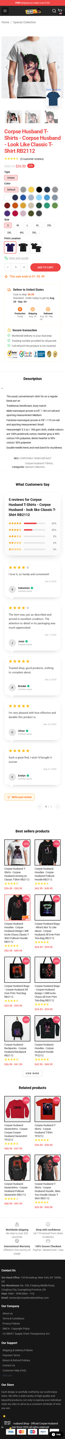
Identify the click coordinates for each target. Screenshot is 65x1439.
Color (7, 183)
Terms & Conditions (13, 1318)
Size (6, 219)
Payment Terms (11, 1355)
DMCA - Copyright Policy (16, 1328)
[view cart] (60, 11)
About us (8, 1313)
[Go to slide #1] (13, 116)
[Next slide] (58, 67)
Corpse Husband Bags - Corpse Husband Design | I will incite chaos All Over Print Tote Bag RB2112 (47, 993)
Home (5, 22)
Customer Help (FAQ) (14, 1370)
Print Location (12, 238)
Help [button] (58, 1434)
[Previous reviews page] (40, 806)
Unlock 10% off (7, 1423)
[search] (54, 11)
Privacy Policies (11, 1323)
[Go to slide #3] (51, 116)
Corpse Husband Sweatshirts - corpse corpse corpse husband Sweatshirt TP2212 (15, 1132)
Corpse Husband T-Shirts (39, 463)
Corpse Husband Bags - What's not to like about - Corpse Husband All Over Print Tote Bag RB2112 (47, 931)
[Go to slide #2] (32, 116)
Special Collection (24, 22)
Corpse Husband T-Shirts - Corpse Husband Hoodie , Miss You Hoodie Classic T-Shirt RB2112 (47, 1191)
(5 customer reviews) (32, 159)
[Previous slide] (7, 67)
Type (7, 171)
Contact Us (9, 1365)
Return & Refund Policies (16, 1360)
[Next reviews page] (57, 806)
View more (33, 1073)
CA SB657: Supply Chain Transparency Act (26, 1333)
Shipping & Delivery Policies (18, 1350)
